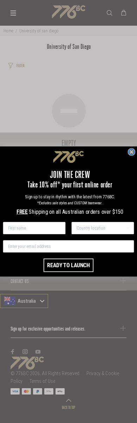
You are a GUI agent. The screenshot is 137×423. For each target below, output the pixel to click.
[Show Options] (128, 228)
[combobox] (101, 228)
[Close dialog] (132, 152)
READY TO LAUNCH (68, 265)
